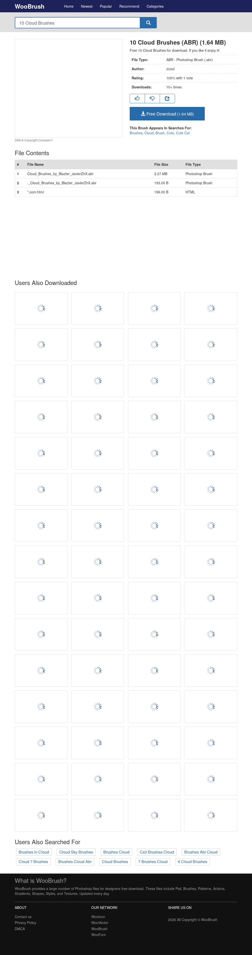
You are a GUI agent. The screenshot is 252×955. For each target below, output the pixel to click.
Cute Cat (183, 132)
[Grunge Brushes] (211, 381)
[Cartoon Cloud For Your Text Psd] (211, 453)
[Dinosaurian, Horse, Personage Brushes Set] (211, 743)
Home (69, 6)
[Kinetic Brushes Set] (211, 634)
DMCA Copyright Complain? (34, 140)
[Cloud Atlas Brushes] (154, 634)
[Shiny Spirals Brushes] (154, 779)
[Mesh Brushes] (41, 489)
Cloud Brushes (115, 861)
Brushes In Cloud (34, 852)
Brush (160, 132)
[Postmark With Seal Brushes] (211, 308)
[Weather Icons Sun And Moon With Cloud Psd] (41, 453)
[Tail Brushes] (98, 417)
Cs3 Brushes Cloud (157, 852)
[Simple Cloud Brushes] (98, 381)
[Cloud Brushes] (98, 345)
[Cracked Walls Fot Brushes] (98, 308)
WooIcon (98, 916)
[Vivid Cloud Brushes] (154, 670)
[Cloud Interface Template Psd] (211, 345)
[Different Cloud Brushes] (98, 743)
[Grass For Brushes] (211, 489)
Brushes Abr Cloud (201, 852)
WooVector (99, 922)
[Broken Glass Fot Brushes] (98, 526)
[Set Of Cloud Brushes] (154, 489)
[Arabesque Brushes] (41, 634)
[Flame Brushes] (211, 815)
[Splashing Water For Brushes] (41, 345)
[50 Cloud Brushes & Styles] (41, 670)
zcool (170, 68)
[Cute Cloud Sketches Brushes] (154, 562)
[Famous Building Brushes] (41, 562)
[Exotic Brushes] (41, 779)
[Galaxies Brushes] (154, 707)
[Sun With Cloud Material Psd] (98, 598)
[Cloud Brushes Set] (41, 598)
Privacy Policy (25, 922)
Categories (155, 6)
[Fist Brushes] (41, 707)
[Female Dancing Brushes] (154, 526)
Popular (106, 6)
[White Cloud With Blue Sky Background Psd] (211, 417)
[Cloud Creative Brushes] (211, 779)
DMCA (20, 928)
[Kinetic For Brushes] (154, 381)
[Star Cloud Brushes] (154, 453)
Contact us (23, 916)
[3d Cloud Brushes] (98, 707)
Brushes (136, 132)
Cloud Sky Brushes (76, 852)
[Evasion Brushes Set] (41, 526)
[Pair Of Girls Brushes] (211, 707)
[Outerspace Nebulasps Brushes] (98, 779)
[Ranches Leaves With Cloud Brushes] (154, 308)
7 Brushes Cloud (153, 861)
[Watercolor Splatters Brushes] (154, 345)
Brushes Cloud (116, 852)
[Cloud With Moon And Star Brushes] (98, 670)
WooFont (98, 934)
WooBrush (30, 6)
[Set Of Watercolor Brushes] (154, 417)
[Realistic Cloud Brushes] (98, 815)
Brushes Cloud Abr (75, 861)
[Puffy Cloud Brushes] (98, 634)
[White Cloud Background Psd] (211, 670)
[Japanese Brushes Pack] (41, 417)
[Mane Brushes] (98, 489)
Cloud (149, 132)
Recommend (129, 6)
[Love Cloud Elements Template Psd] (154, 815)
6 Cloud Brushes (192, 861)
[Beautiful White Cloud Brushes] (211, 598)
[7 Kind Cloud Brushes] (98, 453)
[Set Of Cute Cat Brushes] (211, 562)
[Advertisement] (126, 237)
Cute (170, 132)
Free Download (169, 113)
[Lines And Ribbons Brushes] (41, 308)
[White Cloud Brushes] (211, 526)
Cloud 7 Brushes (33, 861)
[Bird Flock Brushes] (41, 815)
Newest (87, 6)
